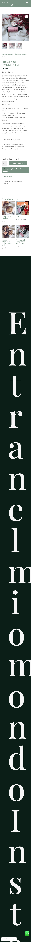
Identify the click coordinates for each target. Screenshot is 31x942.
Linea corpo (9, 54)
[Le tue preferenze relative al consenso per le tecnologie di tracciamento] (9, 939)
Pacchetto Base (12, 140)
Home (3, 54)
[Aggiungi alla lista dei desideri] (3, 203)
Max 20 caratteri (10, 149)
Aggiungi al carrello (18, 163)
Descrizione (8, 176)
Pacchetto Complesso (13, 144)
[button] (26, 16)
